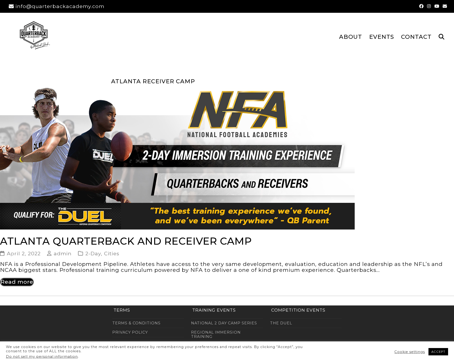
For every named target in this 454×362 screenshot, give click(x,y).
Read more (17, 281)
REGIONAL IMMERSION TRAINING (216, 334)
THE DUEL (281, 323)
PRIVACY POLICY (130, 332)
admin (63, 253)
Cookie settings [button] (409, 352)
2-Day (93, 253)
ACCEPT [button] (438, 351)
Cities (111, 253)
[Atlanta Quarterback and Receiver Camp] (177, 158)
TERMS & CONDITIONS (136, 323)
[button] (441, 36)
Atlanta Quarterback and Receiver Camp (126, 241)
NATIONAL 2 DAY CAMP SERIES (224, 323)
